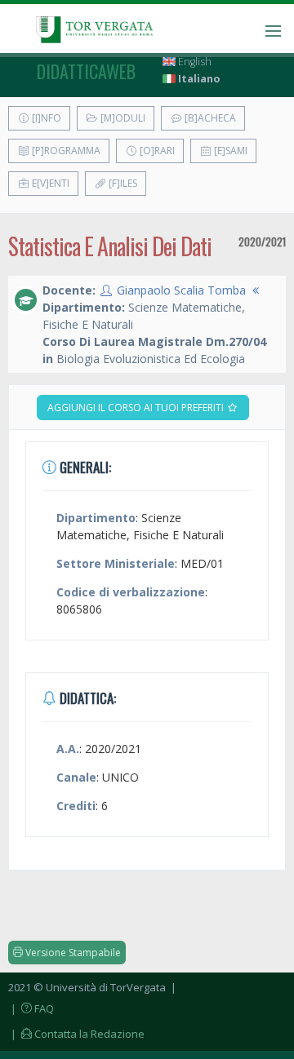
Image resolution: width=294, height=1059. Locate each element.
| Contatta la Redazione (76, 1033)
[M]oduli (121, 118)
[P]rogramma (64, 150)
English (194, 62)
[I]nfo (45, 118)
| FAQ (31, 1008)
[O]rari (156, 150)
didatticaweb (86, 71)
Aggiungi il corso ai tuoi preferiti (136, 407)
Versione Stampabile (72, 952)
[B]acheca (209, 118)
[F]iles (121, 183)
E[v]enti (49, 183)
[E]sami (229, 150)
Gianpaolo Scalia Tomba (181, 290)
